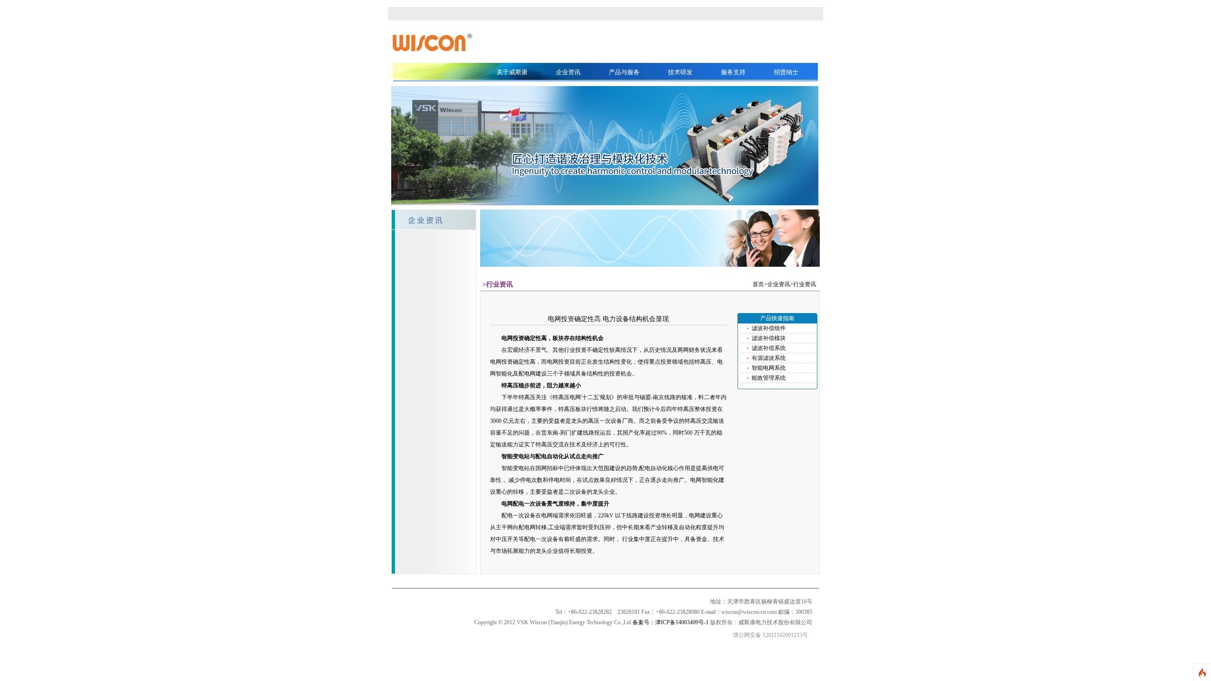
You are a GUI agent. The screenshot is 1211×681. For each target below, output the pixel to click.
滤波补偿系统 (769, 348)
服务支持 (733, 72)
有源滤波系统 (769, 358)
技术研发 (680, 72)
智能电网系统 (769, 368)
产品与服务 (624, 72)
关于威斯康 (512, 72)
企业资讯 (568, 72)
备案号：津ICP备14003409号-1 (670, 622)
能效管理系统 (769, 378)
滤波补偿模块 (769, 338)
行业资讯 (804, 284)
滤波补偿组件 (769, 328)
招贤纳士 (786, 72)
